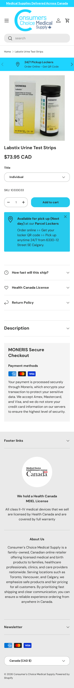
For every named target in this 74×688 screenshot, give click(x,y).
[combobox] (37, 38)
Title (7, 168)
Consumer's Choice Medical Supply (34, 674)
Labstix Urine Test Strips (29, 51)
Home (7, 51)
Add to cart (51, 202)
